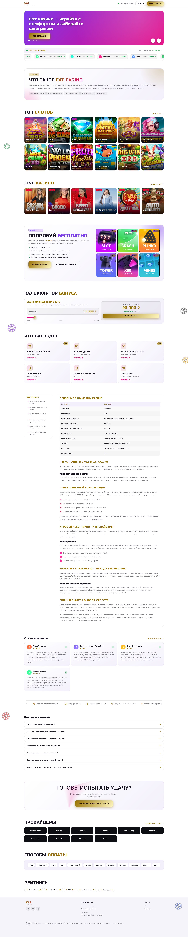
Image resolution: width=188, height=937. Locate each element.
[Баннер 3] (36, 40)
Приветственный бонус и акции (38, 415)
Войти (141, 3)
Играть (34, 930)
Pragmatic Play (36, 831)
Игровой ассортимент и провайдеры (37, 421)
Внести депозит (131, 316)
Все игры (157, 113)
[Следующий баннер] (159, 40)
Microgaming (129, 831)
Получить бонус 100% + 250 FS (94, 803)
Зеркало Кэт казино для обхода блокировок (37, 427)
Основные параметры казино (37, 402)
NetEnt (59, 831)
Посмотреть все (153, 824)
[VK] (33, 909)
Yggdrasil (152, 831)
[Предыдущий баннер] (153, 40)
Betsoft (59, 839)
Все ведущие (155, 184)
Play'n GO (82, 831)
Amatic (105, 839)
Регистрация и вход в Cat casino (38, 409)
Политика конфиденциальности (92, 906)
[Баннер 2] (32, 40)
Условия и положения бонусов (91, 915)
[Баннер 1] (28, 40)
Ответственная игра (88, 909)
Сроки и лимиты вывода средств (37, 433)
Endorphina (35, 839)
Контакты (147, 909)
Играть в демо (39, 264)
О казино (147, 906)
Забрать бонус (40, 37)
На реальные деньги (66, 264)
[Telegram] (28, 909)
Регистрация (155, 3)
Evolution (105, 831)
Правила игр (85, 912)
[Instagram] (38, 909)
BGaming (82, 839)
